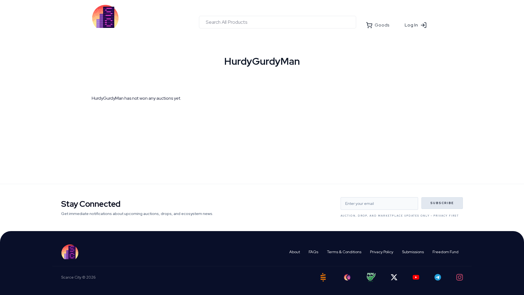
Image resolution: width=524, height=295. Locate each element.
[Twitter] (394, 277)
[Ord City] (347, 277)
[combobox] (277, 22)
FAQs (313, 251)
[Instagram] (459, 277)
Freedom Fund (445, 251)
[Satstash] (323, 277)
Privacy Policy (381, 251)
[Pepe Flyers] (371, 277)
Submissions (413, 251)
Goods (382, 25)
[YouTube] (416, 277)
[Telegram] (437, 277)
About (294, 251)
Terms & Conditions (344, 251)
